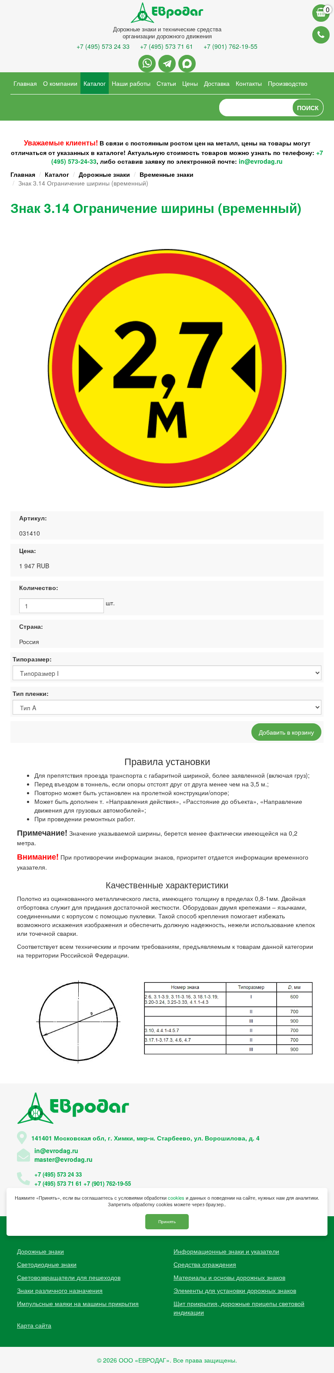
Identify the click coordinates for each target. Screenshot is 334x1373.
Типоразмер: (32, 658)
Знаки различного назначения (60, 1290)
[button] (309, 242)
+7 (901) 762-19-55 (230, 46)
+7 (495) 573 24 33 (103, 46)
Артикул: (33, 517)
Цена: (27, 550)
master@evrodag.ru (63, 1159)
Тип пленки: (31, 693)
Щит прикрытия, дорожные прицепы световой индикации (239, 1307)
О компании (60, 83)
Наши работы (131, 83)
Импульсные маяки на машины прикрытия (78, 1303)
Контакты (249, 83)
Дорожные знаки (104, 174)
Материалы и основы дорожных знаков (229, 1277)
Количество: (38, 587)
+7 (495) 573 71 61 (166, 46)
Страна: (31, 626)
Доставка (217, 83)
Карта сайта (34, 1325)
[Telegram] (167, 63)
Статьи (166, 83)
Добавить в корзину (286, 732)
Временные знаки (167, 174)
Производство (287, 83)
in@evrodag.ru (261, 161)
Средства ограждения (205, 1264)
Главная (25, 83)
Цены (190, 83)
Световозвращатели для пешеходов (68, 1277)
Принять (167, 1221)
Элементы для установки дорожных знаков (235, 1290)
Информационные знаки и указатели (226, 1251)
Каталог (95, 83)
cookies (176, 1197)
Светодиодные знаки (47, 1264)
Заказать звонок (320, 34)
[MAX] (187, 63)
